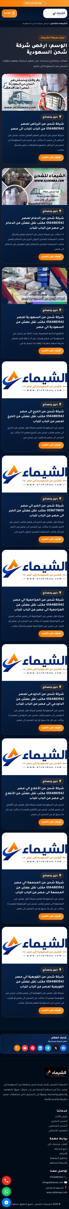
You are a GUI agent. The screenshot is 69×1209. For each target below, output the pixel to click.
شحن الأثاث (61, 1117)
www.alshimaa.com (57, 1193)
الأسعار (63, 1154)
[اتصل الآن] (7, 1180)
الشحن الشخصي (58, 1126)
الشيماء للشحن (58, 24)
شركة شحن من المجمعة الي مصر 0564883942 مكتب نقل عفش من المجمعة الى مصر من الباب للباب (39, 887)
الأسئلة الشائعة (58, 1163)
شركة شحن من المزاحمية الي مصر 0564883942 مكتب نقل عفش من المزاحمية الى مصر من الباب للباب (38, 605)
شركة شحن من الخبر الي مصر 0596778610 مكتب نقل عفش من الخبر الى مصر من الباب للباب (36, 510)
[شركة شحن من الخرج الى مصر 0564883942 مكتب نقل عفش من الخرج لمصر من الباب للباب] (34, 379)
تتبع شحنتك (60, 1149)
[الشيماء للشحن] (55, 13)
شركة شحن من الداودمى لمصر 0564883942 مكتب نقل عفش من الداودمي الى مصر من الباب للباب (40, 699)
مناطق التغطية (58, 1158)
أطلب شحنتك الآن (57, 1144)
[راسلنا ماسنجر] (7, 1202)
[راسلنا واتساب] (7, 1191)
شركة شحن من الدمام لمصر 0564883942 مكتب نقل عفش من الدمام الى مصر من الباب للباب (35, 223)
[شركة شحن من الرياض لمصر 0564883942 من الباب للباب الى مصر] (34, 92)
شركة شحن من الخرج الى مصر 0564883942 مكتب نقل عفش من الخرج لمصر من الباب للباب (36, 416)
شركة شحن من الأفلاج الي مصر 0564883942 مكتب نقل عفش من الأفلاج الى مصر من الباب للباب (34, 793)
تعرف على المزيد (51, 157)
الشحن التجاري (59, 1121)
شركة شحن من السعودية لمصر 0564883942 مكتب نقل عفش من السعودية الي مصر (40, 322)
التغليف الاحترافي (58, 1131)
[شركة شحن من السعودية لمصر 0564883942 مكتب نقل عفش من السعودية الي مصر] (34, 285)
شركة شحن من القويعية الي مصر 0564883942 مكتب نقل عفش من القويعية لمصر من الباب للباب (39, 982)
